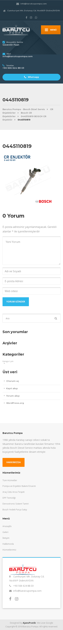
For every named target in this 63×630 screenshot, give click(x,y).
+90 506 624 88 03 (23, 585)
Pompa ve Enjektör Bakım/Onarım (19, 486)
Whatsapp (33, 77)
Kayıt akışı (12, 388)
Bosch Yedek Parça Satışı (15, 509)
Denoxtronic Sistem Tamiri (16, 503)
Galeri (5, 532)
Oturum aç (12, 381)
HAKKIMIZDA (13, 462)
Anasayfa (7, 526)
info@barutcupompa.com (27, 590)
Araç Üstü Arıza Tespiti (14, 492)
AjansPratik (29, 622)
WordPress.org (15, 403)
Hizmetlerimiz (9, 549)
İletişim (6, 538)
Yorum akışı (13, 396)
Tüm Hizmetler (10, 480)
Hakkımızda (8, 543)
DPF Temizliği (9, 497)
